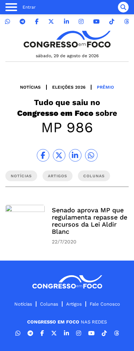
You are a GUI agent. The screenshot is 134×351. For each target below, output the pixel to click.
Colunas (49, 304)
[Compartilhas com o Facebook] (43, 155)
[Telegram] (22, 21)
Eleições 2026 (68, 87)
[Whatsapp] (7, 21)
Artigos (74, 304)
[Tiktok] (111, 21)
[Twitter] (51, 21)
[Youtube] (96, 21)
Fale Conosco (105, 304)
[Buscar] (123, 7)
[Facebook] (37, 21)
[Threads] (126, 21)
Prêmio (105, 87)
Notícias (30, 87)
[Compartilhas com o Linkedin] (75, 155)
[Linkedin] (66, 21)
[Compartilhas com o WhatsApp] (91, 155)
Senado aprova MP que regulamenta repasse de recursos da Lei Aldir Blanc (89, 220)
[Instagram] (81, 21)
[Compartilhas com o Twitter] (59, 155)
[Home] (67, 39)
